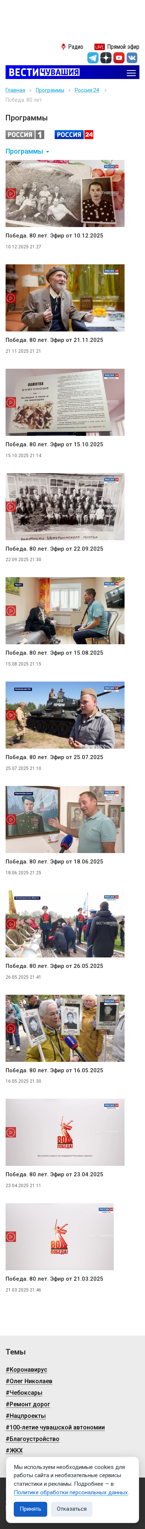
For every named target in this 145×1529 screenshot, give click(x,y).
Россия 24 (87, 90)
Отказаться (72, 1509)
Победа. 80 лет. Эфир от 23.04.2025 (54, 1174)
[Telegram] (93, 57)
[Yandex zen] (106, 57)
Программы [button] (24, 151)
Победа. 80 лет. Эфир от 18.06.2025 (54, 861)
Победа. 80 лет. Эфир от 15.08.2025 (54, 652)
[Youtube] (119, 57)
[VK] (132, 57)
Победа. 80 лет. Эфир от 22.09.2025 (54, 548)
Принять (30, 1509)
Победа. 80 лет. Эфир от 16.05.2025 (54, 1070)
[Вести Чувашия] (43, 73)
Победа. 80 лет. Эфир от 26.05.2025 (54, 966)
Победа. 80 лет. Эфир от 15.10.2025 (54, 444)
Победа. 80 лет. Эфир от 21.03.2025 (54, 1278)
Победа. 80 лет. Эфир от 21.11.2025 (54, 340)
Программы (50, 90)
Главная (15, 90)
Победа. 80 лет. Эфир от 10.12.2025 (54, 235)
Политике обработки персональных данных (71, 1492)
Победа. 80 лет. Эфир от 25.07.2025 (54, 757)
